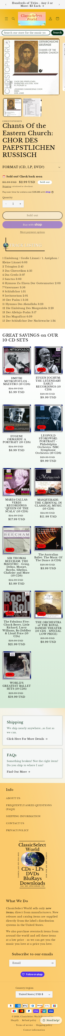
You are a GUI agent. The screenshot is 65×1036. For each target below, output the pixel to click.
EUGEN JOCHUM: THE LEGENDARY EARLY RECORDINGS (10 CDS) (48, 383)
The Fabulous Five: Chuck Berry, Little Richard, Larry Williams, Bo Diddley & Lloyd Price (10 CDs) (16, 629)
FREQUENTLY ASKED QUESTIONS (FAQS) (29, 807)
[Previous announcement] (5, 4)
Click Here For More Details (25, 738)
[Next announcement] (59, 4)
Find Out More (17, 771)
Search (57, 32)
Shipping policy (44, 1025)
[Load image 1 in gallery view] (12, 107)
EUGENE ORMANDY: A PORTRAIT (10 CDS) (17, 439)
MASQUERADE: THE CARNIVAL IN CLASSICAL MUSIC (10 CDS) (48, 504)
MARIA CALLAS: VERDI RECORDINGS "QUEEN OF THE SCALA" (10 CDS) (17, 505)
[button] (6, 18)
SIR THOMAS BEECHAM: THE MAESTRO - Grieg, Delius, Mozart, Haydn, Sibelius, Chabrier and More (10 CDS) (17, 567)
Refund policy (29, 1020)
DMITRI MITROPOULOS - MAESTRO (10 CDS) (16, 381)
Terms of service (24, 1025)
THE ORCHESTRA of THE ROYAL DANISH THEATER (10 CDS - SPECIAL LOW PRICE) (48, 628)
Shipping (6, 186)
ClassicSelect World (30, 1017)
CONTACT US (15, 823)
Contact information (34, 1030)
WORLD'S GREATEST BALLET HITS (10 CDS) (17, 686)
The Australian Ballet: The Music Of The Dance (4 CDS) (48, 557)
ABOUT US (13, 798)
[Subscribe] (52, 963)
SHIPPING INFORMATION (23, 816)
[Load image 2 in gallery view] (32, 107)
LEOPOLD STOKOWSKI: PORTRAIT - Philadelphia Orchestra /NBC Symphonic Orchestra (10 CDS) (48, 444)
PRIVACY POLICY (17, 830)
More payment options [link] (32, 232)
